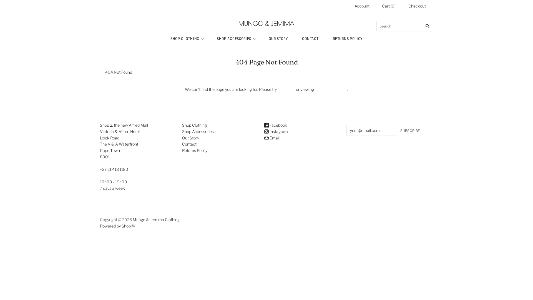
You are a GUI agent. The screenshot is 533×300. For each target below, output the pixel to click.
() (389, 6)
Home (97, 72)
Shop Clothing (184, 38)
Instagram (278, 131)
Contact (310, 38)
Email (274, 138)
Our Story (278, 38)
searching (286, 89)
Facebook (278, 125)
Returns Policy (348, 38)
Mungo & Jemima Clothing (156, 219)
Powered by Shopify (117, 226)
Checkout (417, 6)
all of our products (330, 89)
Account (362, 6)
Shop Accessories (234, 38)
